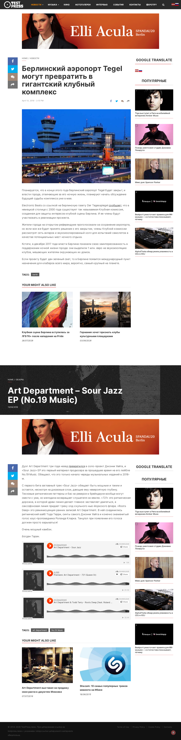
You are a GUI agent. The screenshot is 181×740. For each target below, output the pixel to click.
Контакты (135, 4)
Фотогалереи (82, 4)
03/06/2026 (85, 340)
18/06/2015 (85, 694)
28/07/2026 (27, 340)
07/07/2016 (27, 696)
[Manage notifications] (173, 732)
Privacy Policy (139, 727)
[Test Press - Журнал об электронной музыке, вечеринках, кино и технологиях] (15, 4)
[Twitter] (13, 69)
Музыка (52, 4)
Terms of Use (123, 727)
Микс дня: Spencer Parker (147, 182)
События (118, 4)
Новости (36, 4)
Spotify (152, 4)
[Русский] (140, 70)
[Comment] (13, 77)
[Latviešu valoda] (137, 70)
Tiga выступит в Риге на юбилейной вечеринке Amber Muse (152, 114)
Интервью (102, 4)
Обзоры (20, 379)
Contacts (168, 727)
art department (40, 630)
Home (25, 58)
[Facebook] (13, 61)
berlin (35, 274)
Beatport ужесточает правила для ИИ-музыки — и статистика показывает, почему (154, 216)
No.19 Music (57, 630)
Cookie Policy (154, 727)
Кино (67, 4)
